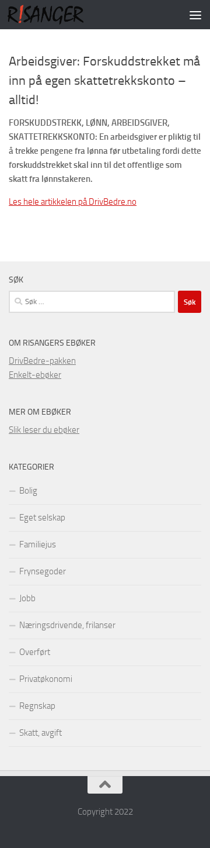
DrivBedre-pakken (42, 361)
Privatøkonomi (45, 679)
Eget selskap (42, 517)
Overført (34, 652)
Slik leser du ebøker (44, 430)
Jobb (27, 598)
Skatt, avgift (40, 733)
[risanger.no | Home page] (58, 15)
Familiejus (37, 544)
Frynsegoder (42, 571)
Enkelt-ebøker (35, 375)
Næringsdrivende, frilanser (67, 625)
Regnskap (37, 706)
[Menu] (195, 14)
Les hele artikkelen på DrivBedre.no (72, 202)
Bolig (28, 490)
